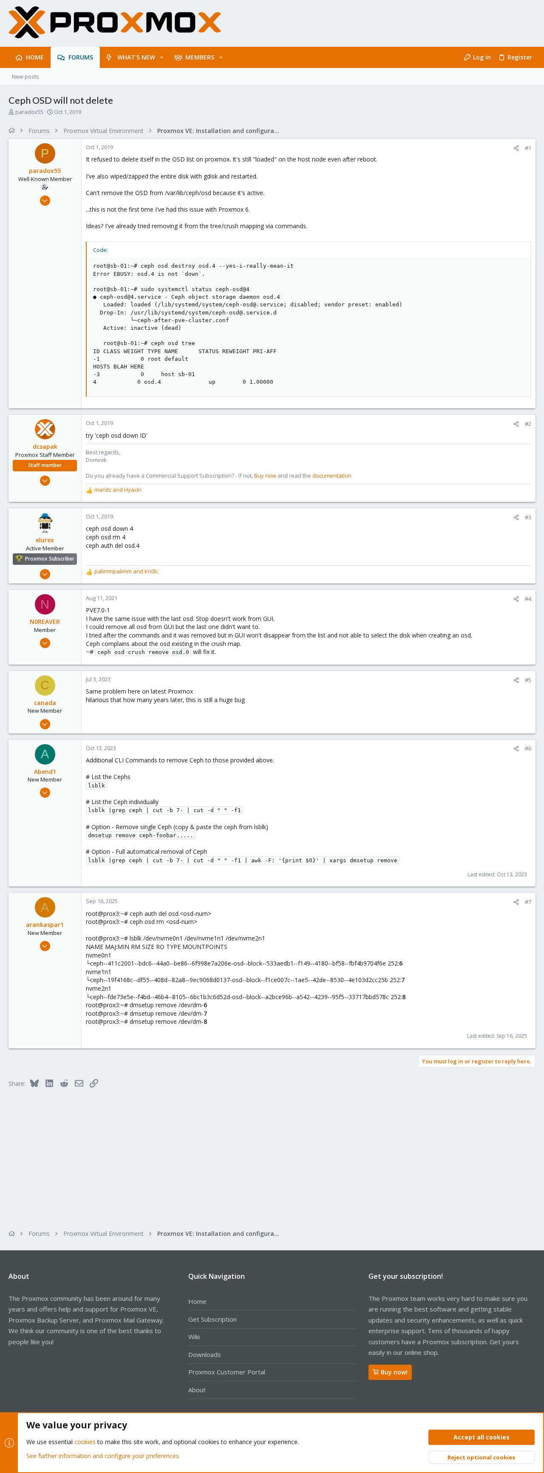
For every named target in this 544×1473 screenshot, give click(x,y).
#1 (528, 148)
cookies (85, 1442)
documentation (331, 475)
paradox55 (29, 112)
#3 (528, 517)
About (197, 1389)
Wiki (194, 1336)
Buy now (265, 475)
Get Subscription (212, 1319)
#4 (528, 599)
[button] (161, 57)
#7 (528, 902)
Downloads (204, 1354)
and (118, 489)
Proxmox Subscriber (49, 558)
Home (197, 1301)
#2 (528, 424)
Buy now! (394, 1372)
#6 (528, 748)
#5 (528, 680)
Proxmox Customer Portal (226, 1372)
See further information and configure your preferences (102, 1456)
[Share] (516, 148)
